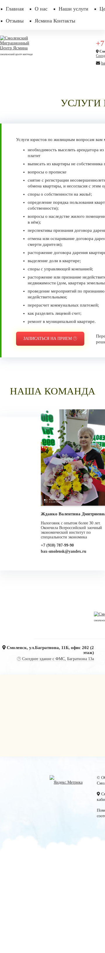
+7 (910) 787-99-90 (57, 544)
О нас (41, 9)
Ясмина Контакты (55, 21)
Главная (15, 9)
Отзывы (15, 21)
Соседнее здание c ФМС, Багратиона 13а (57, 657)
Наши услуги (73, 9)
